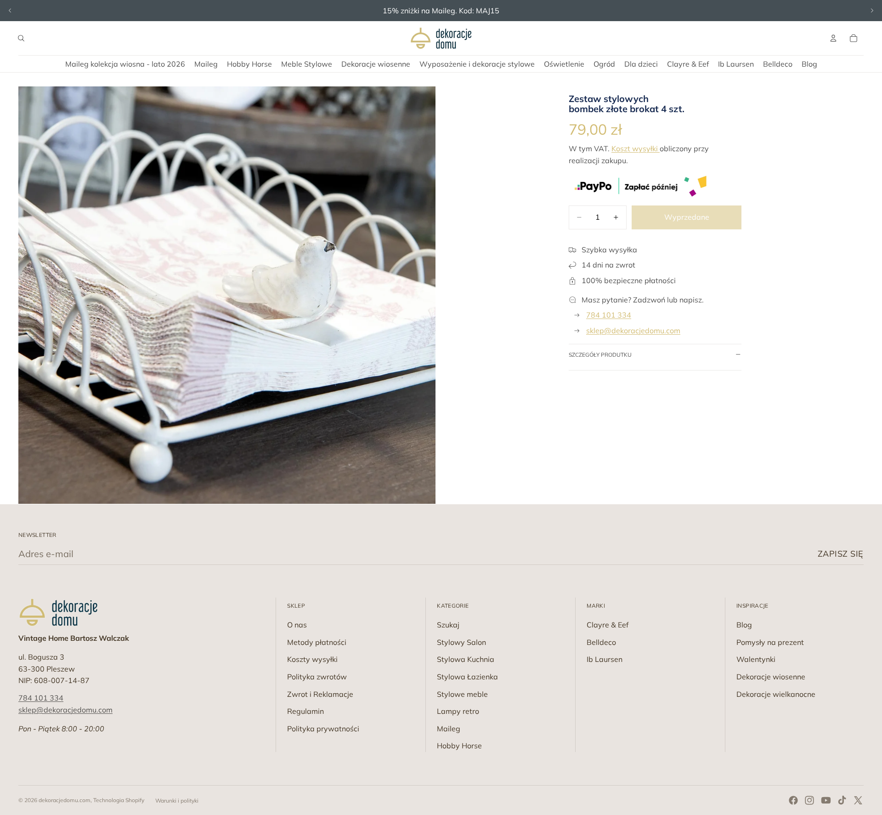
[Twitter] (858, 800)
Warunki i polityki (176, 800)
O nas (297, 624)
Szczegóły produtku (600, 354)
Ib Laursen (604, 659)
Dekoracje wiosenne (770, 676)
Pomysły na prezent (770, 642)
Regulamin (305, 711)
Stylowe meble (462, 694)
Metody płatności (316, 642)
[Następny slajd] (872, 10)
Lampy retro (458, 711)
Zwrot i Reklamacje (320, 694)
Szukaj (448, 624)
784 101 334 (608, 314)
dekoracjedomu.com (64, 800)
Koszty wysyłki (312, 659)
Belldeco (601, 642)
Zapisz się (841, 553)
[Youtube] (825, 800)
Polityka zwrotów (317, 676)
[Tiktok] (842, 800)
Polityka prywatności (323, 728)
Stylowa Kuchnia (465, 659)
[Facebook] (793, 800)
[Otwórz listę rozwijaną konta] (833, 38)
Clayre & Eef (607, 624)
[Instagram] (809, 800)
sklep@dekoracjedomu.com (633, 330)
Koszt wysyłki (635, 148)
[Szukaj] (21, 38)
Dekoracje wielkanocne (775, 694)
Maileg (448, 728)
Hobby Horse (459, 745)
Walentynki (755, 659)
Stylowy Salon (461, 642)
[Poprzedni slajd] (10, 10)
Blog (744, 624)
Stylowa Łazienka (467, 676)
